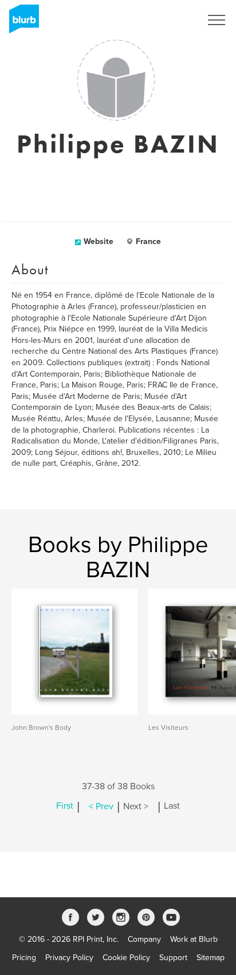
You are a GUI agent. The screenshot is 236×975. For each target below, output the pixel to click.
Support (173, 957)
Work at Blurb (194, 939)
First (64, 806)
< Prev (101, 806)
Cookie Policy (126, 957)
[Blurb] (21, 23)
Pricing (24, 957)
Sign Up (171, 20)
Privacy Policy (69, 957)
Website (98, 241)
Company (144, 939)
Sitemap (210, 957)
